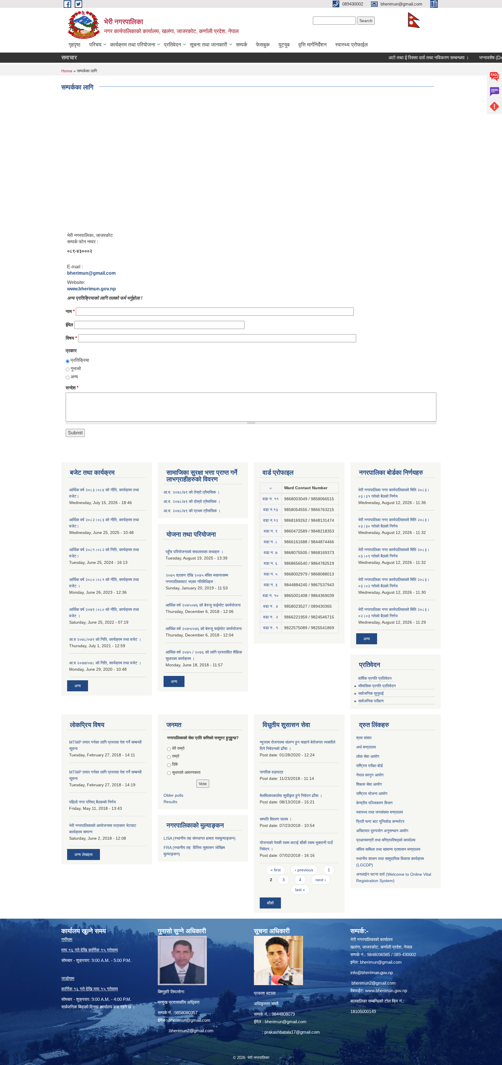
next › (320, 879)
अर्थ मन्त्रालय (366, 747)
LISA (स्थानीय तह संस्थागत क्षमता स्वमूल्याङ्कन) (200, 838)
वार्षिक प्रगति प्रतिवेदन (375, 678)
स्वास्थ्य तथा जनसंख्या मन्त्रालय (379, 812)
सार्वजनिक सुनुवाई (371, 693)
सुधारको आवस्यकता (186, 772)
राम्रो (175, 756)
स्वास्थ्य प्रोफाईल (351, 45)
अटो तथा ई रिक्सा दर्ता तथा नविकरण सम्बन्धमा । (409, 57)
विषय (71, 338)
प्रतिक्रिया (80, 360)
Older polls (173, 795)
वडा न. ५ (270, 574)
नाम (70, 311)
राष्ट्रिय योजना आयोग (371, 793)
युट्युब (284, 45)
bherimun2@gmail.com (191, 1030)
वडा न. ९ (270, 531)
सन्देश (72, 387)
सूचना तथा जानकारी (208, 45)
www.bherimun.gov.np (91, 288)
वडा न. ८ (270, 541)
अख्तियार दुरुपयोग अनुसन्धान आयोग (382, 830)
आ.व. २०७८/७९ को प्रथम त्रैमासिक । (192, 510)
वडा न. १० (271, 595)
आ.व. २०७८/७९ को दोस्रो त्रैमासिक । (192, 501)
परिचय (95, 45)
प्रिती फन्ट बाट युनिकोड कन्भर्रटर (380, 821)
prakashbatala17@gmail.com (292, 1032)
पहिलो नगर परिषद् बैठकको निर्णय (92, 802)
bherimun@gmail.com (91, 273)
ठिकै (175, 764)
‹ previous (304, 870)
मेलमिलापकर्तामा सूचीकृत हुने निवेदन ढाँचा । (291, 795)
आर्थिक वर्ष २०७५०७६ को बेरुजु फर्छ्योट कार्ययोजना (203, 605)
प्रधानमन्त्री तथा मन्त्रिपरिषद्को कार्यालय (385, 840)
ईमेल (69, 324)
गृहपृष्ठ (74, 45)
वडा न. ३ (270, 584)
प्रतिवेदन (172, 45)
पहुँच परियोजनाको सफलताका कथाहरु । (194, 551)
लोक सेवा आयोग (367, 756)
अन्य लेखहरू (83, 854)
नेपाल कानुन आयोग (369, 775)
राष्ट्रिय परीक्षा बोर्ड (369, 765)
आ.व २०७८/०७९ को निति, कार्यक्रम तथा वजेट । (105, 639)
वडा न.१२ (270, 520)
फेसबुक (263, 45)
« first (275, 870)
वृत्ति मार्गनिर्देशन (312, 45)
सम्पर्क (241, 45)
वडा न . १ (270, 627)
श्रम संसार (364, 737)
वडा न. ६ (270, 563)
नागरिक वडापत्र (271, 772)
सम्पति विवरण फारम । (276, 819)
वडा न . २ (270, 617)
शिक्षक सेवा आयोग (369, 784)
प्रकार (71, 350)
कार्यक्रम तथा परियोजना (132, 45)
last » (300, 889)
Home (66, 71)
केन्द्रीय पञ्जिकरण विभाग (374, 802)
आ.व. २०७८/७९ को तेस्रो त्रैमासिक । (192, 492)
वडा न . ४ (270, 606)
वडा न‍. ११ (271, 498)
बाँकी (270, 903)
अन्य (74, 376)
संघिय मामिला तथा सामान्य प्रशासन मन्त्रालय (388, 849)
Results (170, 801)
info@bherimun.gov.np (371, 972)
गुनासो (76, 368)
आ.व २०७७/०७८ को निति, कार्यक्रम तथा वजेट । (105, 663)
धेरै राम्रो (178, 748)
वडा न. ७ (270, 552)
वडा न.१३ (270, 509)
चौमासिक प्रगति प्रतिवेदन (377, 685)
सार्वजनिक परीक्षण (371, 701)
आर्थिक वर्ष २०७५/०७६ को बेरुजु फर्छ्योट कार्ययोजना (204, 628)
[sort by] (270, 487)
